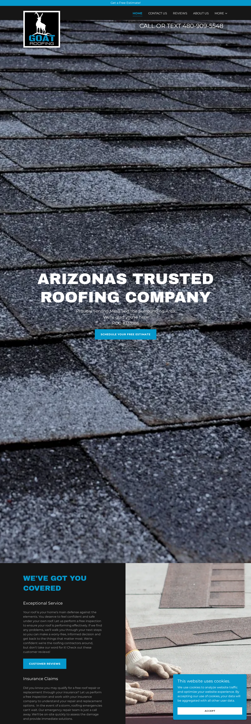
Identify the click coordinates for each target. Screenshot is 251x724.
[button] (221, 13)
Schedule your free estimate (125, 334)
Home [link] (137, 13)
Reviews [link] (180, 13)
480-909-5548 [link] (202, 25)
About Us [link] (201, 13)
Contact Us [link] (157, 13)
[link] (41, 12)
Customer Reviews (44, 663)
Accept (210, 710)
